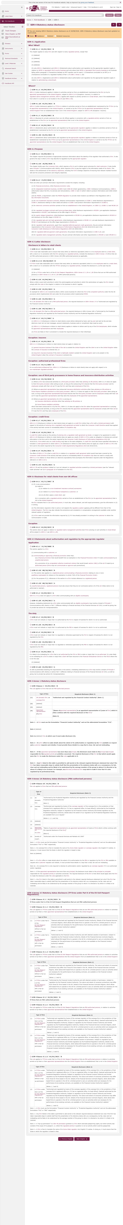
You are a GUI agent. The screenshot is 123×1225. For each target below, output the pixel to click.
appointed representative (38, 94)
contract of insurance (40, 349)
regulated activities (75, 467)
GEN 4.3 (32, 92)
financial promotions (42, 186)
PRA (70, 627)
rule (51, 386)
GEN (50, 20)
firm (50, 51)
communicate (61, 565)
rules (41, 284)
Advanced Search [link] (76, 7)
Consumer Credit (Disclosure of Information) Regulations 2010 (65, 227)
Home (29, 20)
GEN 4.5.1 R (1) (35, 595)
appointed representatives (41, 328)
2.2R (56, 274)
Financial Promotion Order (88, 557)
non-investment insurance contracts (47, 200)
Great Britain (94, 96)
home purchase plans (65, 210)
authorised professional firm (43, 367)
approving (49, 555)
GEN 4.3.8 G (43, 460)
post (94, 321)
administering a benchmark (47, 80)
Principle (36, 168)
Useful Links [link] (65, 7)
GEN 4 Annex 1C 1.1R (81, 272)
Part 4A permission (60, 1123)
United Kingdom (56, 94)
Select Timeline (9, 27)
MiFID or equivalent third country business (52, 70)
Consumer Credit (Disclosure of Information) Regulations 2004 (52, 229)
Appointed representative (40, 710)
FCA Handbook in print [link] (95, 7)
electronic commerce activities (45, 205)
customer (73, 491)
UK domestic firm (38, 301)
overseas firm (40, 700)
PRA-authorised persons (61, 688)
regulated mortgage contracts (45, 210)
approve (70, 565)
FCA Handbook (39, 20)
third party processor (68, 381)
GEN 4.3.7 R (42, 453)
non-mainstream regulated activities (41, 369)
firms (87, 530)
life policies (94, 381)
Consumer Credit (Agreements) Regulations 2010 (71, 445)
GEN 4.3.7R (84, 437)
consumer (78, 488)
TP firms (45, 909)
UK (61, 98)
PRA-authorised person (60, 301)
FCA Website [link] (56, 7)
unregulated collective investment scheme (63, 563)
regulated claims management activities (42, 96)
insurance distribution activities (77, 389)
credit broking (56, 441)
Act (71, 469)
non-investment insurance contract (62, 488)
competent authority (97, 291)
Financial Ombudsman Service (92, 656)
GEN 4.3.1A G (44, 291)
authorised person (56, 502)
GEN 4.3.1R (33, 437)
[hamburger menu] (27, 8)
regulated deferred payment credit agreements (77, 225)
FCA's (75, 170)
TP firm (57, 106)
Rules (32, 36)
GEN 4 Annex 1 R (101, 254)
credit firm (78, 423)
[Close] (120, 2)
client (93, 347)
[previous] (113, 25)
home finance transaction (59, 491)
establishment (72, 205)
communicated (108, 557)
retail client (111, 251)
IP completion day (70, 427)
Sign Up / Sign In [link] (115, 7)
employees (97, 251)
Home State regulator (77, 848)
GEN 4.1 (39, 68)
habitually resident (68, 353)
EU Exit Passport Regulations (64, 272)
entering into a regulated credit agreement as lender (62, 425)
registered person (58, 573)
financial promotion (60, 555)
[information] (22, 27)
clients (109, 168)
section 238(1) (93, 563)
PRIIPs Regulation (63, 195)
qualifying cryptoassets (39, 575)
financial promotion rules (62, 186)
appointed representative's (53, 393)
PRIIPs (39, 195)
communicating (39, 555)
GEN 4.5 (56, 68)
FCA (85, 291)
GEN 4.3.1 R (38, 321)
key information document (40, 197)
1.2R (91, 272)
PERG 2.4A (68, 98)
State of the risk (60, 347)
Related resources (63, 36)
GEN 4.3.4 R (73, 94)
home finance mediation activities (42, 391)
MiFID (86, 294)
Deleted (50, 36)
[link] (38, 8)
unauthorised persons (38, 586)
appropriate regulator (78, 128)
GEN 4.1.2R (53, 532)
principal (64, 393)
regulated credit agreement (78, 453)
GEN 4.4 (32, 118)
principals (111, 751)
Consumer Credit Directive (96, 425)
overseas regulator (78, 806)
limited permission (104, 423)
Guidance (40, 36)
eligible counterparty (82, 595)
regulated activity (73, 51)
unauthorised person (41, 560)
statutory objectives (57, 170)
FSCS (108, 656)
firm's (98, 326)
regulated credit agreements (45, 225)
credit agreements (43, 443)
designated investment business (46, 189)
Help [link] (85, 7)
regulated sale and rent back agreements (49, 220)
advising (85, 381)
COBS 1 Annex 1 (75, 74)
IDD (51, 294)
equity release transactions (44, 215)
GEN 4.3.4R (88, 110)
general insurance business (42, 347)
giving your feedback (87, 2)
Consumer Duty (53, 166)
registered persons (52, 586)
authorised (64, 654)
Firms (35, 331)
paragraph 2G (51, 469)
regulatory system (78, 508)
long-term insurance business (43, 353)
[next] (119, 25)
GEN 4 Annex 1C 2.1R (46, 274)
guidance (46, 467)
